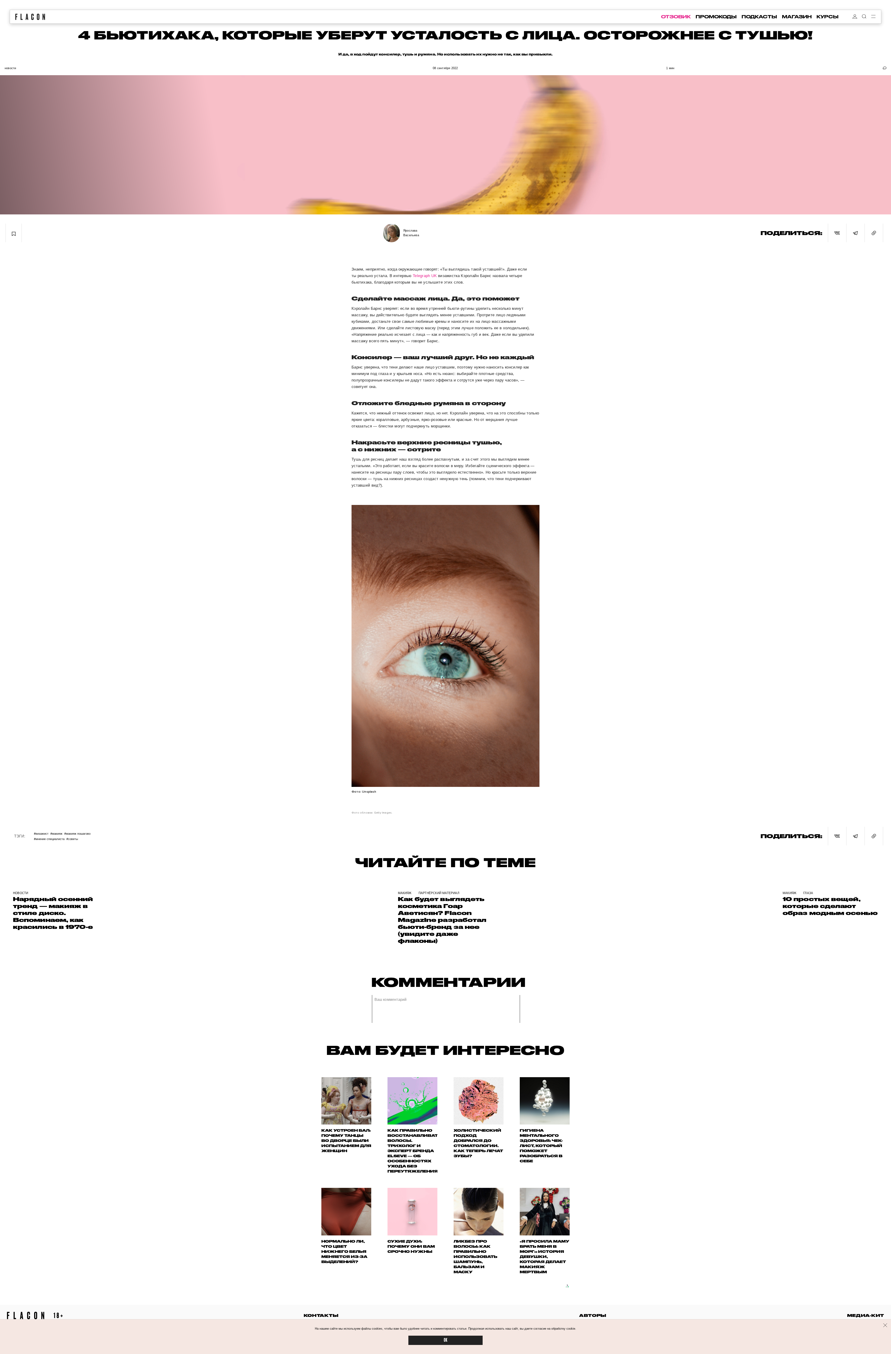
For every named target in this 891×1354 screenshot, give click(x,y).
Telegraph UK (425, 276)
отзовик (676, 16)
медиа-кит (865, 1315)
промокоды (716, 16)
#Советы (72, 839)
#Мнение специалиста (49, 839)
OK (445, 1340)
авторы (592, 1315)
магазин (797, 16)
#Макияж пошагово (77, 833)
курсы (828, 16)
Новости (10, 68)
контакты (321, 1315)
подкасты (759, 16)
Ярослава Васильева (411, 233)
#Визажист (41, 833)
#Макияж (56, 833)
